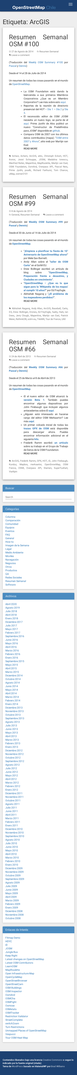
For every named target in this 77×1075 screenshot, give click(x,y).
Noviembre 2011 (14, 796)
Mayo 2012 (11, 775)
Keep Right (11, 955)
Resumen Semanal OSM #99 (38, 200)
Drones (33, 312)
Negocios (10, 563)
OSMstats (10, 1009)
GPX (39, 460)
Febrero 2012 (12, 786)
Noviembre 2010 (14, 832)
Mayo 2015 (11, 664)
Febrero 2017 (12, 632)
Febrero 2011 (12, 821)
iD (49, 460)
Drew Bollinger (20, 312)
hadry (55, 312)
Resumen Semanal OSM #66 (38, 345)
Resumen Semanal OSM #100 (38, 40)
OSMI (21, 468)
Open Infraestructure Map (19, 973)
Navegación (12, 559)
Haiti (61, 312)
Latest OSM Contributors (19, 962)
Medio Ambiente (14, 552)
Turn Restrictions (14, 1027)
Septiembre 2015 (14, 661)
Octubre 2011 (13, 800)
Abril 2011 (11, 814)
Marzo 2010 (12, 857)
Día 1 (50, 109)
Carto (65, 308)
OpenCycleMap (13, 977)
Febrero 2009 (12, 904)
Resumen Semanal (49, 51)
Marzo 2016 (12, 650)
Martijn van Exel (59, 163)
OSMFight (10, 1002)
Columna (10, 516)
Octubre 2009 (13, 875)
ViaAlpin (13, 471)
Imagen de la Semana (17, 545)
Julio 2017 (11, 625)
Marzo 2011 (12, 818)
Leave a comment (20, 55)
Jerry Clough (22, 315)
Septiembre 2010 (14, 836)
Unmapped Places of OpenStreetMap (25, 1030)
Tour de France (53, 319)
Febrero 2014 (12, 700)
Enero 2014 (11, 704)
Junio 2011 (11, 811)
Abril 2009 (11, 896)
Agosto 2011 (12, 804)
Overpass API (46, 166)
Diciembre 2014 (14, 675)
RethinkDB (21, 319)
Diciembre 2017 (14, 622)
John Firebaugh (60, 460)
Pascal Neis (61, 166)
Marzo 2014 (12, 696)
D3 (10, 312)
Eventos (9, 531)
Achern (24, 156)
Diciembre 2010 (14, 829)
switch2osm (12, 1023)
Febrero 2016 (12, 654)
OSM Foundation (18, 166)
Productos (11, 570)
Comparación (12, 520)
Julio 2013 (11, 725)
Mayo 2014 (11, 689)
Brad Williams (58, 1066)
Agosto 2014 (12, 682)
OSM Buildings (13, 987)
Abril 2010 (11, 854)
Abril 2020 (11, 604)
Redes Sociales (13, 577)
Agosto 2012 (12, 764)
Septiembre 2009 (14, 879)
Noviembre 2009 (14, 871)
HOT (65, 156)
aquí (63, 102)
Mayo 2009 (11, 893)
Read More (30, 148)
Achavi (15, 156)
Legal (8, 548)
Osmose (10, 1005)
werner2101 (22, 173)
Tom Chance (61, 170)
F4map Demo (12, 937)
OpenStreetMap (21, 84)
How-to (9, 541)
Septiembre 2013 (14, 718)
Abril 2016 (11, 646)
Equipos (9, 527)
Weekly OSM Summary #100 (46, 62)
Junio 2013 (11, 729)
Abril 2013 (11, 736)
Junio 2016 (11, 639)
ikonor (12, 159)
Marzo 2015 (12, 671)
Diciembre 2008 (14, 911)
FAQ (7, 534)
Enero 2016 (11, 657)
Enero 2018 (11, 618)
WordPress (17, 1066)
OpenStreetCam (14, 984)
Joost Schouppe (27, 159)
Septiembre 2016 (14, 636)
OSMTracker (12, 1012)
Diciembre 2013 (14, 707)
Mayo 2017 (11, 629)
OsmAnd (32, 166)
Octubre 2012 (13, 757)
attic (40, 156)
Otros (8, 566)
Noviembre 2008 (14, 914)
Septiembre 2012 (14, 761)
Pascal (12, 65)
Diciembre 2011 (14, 793)
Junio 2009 (11, 889)
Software (10, 584)
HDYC (8, 941)
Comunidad (11, 524)
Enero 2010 (11, 864)
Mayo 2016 (11, 643)
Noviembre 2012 (14, 754)
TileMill (40, 319)
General (15, 214)
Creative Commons (52, 1060)
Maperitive (30, 163)
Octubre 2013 (13, 714)
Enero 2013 (11, 746)
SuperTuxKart (61, 468)
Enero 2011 (11, 825)
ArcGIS (32, 156)
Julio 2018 (11, 611)
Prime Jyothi (16, 170)
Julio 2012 (11, 768)
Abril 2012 (11, 779)
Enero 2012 (11, 789)
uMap (12, 173)
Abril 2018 (11, 614)
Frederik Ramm (28, 460)
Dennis (22, 65)
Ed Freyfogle (44, 312)
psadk (28, 170)
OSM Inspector (13, 991)
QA (7, 573)
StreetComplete (14, 1019)
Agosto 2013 (12, 721)
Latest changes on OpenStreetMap (24, 959)
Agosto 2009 (12, 882)
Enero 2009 (11, 907)
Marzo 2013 (12, 739)
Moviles (9, 556)
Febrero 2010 (12, 861)
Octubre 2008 (13, 918)
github (56, 130)
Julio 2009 (11, 886)
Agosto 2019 (12, 607)
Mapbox (24, 464)
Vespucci (10, 1034)
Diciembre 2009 (14, 868)
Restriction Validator (16, 1016)
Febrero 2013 (12, 743)
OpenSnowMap (52, 464)
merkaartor (36, 464)
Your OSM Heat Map (16, 1037)
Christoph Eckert (52, 156)
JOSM (42, 159)
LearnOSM (11, 966)
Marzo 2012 (12, 782)
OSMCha (10, 998)
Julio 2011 (11, 807)
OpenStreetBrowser (16, 980)
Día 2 (59, 109)
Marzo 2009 (12, 900)
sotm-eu (32, 319)
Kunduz (12, 464)
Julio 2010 (11, 843)
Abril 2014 (11, 693)
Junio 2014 (11, 686)
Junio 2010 (11, 846)
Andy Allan (36, 308)
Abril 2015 (11, 668)
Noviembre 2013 (14, 711)
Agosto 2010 (12, 839)
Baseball (56, 308)
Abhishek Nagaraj (21, 308)
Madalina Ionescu (58, 159)
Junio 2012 (11, 771)
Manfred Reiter (16, 163)
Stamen (48, 468)
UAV (64, 319)
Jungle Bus (11, 952)
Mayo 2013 (11, 732)
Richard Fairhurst (42, 170)
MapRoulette (43, 163)
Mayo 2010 (11, 850)
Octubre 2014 (13, 679)
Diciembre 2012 (14, 750)
